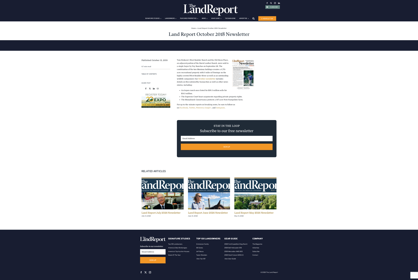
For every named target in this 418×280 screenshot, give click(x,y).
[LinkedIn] (154, 88)
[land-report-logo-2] (210, 5)
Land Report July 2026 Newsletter (161, 212)
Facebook (184, 108)
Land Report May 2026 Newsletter (253, 212)
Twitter (192, 108)
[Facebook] (146, 88)
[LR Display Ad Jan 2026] (156, 94)
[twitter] (271, 3)
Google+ (208, 108)
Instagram (220, 108)
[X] (150, 88)
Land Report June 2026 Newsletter (208, 212)
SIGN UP (226, 147)
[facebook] (267, 3)
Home (193, 28)
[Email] (158, 88)
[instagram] (275, 3)
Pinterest (200, 108)
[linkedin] (279, 3)
